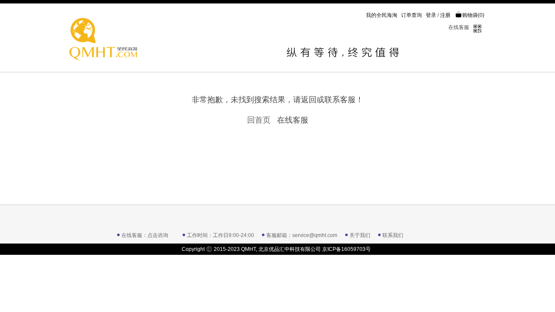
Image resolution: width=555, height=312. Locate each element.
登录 (431, 15)
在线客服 (458, 27)
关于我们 (359, 235)
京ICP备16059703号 (346, 249)
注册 (445, 15)
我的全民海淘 (381, 15)
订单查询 (411, 15)
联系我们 (392, 235)
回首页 (259, 120)
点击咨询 (157, 235)
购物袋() (473, 15)
